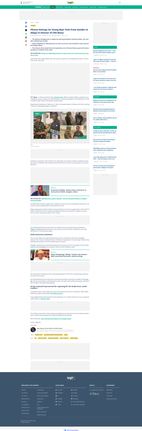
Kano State (68, 7)
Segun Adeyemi (57, 35)
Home (32, 22)
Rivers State (59, 7)
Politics (95, 74)
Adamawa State (102, 7)
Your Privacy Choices (72, 430)
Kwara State (93, 7)
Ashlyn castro (42, 338)
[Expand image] (87, 110)
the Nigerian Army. (56, 293)
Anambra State (84, 7)
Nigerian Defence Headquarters (53, 334)
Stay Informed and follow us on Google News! (56, 319)
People (95, 83)
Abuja (52, 7)
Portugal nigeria (53, 338)
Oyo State (75, 7)
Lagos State (46, 7)
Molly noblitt (64, 338)
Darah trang (74, 338)
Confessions (96, 55)
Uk (35, 338)
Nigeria (38, 7)
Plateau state (45, 299)
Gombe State (58, 97)
